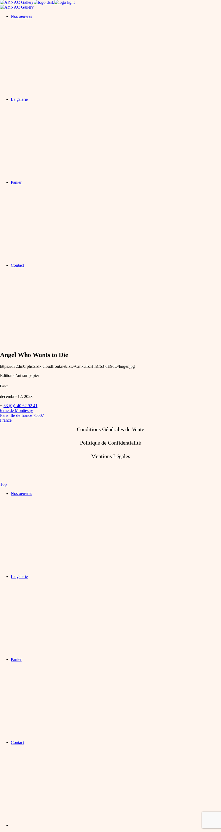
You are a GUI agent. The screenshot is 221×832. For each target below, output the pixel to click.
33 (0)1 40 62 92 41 (20, 405)
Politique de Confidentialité (110, 443)
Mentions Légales (110, 456)
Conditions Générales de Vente (110, 429)
